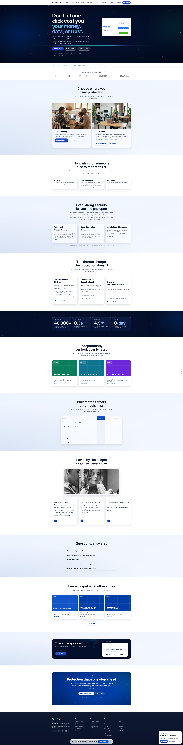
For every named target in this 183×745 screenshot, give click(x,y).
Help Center (107, 726)
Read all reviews (98, 527)
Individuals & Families (94, 721)
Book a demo (122, 730)
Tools (95, 2)
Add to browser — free (86, 693)
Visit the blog (91, 623)
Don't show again (172, 741)
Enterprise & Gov (93, 730)
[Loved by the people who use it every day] (180, 375)
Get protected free (61, 140)
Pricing (82, 2)
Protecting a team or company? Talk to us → (91, 697)
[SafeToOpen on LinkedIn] (53, 731)
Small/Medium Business (95, 723)
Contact (120, 728)
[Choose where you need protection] (180, 364)
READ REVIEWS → (84, 383)
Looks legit (108, 654)
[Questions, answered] (180, 377)
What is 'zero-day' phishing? (75, 551)
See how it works (70, 48)
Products (67, 2)
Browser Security (79, 721)
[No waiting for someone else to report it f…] (180, 366)
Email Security (78, 723)
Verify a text (107, 730)
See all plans (100, 693)
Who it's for (75, 2)
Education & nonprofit (80, 733)
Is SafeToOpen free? (73, 559)
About (120, 721)
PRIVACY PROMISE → (111, 383)
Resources (89, 2)
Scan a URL (107, 728)
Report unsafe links (108, 733)
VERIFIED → (56, 383)
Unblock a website (108, 735)
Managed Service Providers (94, 727)
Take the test (61, 653)
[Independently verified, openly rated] (180, 371)
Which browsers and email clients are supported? (81, 564)
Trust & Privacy (103, 2)
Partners (121, 723)
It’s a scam (121, 654)
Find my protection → (84, 48)
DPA (126, 742)
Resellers (121, 726)
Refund (129, 742)
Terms (118, 742)
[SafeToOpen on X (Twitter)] (56, 731)
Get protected (126, 2)
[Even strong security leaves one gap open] (180, 368)
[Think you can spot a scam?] (180, 381)
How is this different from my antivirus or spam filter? (82, 568)
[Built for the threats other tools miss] (180, 373)
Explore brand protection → (113, 301)
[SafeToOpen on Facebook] (63, 731)
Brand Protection (79, 726)
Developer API (78, 728)
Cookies (122, 742)
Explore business (101, 143)
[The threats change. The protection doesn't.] (180, 370)
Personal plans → (73, 140)
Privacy (114, 742)
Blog (105, 721)
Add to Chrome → (103, 741)
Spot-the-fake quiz (108, 723)
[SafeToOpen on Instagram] (66, 731)
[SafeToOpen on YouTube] (59, 731)
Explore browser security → (60, 300)
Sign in (119, 2)
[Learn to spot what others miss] (180, 379)
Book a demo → (112, 143)
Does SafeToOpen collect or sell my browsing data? (81, 555)
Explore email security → (86, 298)
